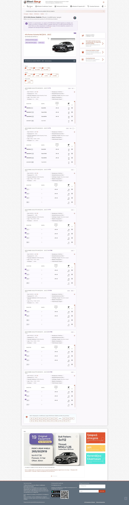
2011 (72, 418)
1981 (52, 420)
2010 (32, 420)
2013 (64, 418)
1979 (60, 420)
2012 (68, 418)
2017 (48, 418)
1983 (44, 420)
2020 (36, 418)
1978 (64, 420)
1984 (40, 420)
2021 (32, 418)
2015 (56, 418)
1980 (56, 420)
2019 (40, 418)
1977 (68, 420)
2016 (52, 418)
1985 (36, 420)
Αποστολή (102, 491)
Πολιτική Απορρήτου (100, 502)
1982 (48, 420)
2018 (44, 418)
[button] (64, 11)
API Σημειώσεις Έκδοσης (89, 502)
